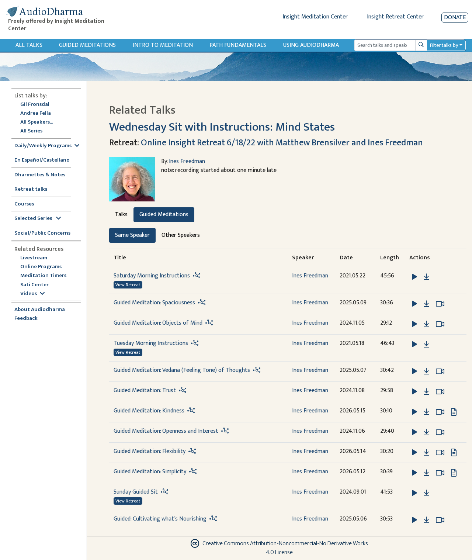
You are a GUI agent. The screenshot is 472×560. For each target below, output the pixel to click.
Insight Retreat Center (395, 17)
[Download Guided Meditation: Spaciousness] (426, 304)
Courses (24, 204)
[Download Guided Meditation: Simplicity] (426, 472)
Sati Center (34, 285)
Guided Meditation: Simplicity (150, 472)
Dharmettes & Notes (39, 175)
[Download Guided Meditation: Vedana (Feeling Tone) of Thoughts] (426, 371)
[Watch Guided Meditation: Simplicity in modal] (440, 473)
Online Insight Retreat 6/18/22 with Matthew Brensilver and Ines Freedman (282, 142)
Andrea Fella (35, 113)
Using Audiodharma (311, 45)
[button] (415, 276)
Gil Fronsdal (34, 104)
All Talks (28, 45)
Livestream (33, 258)
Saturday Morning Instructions (152, 276)
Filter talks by (444, 45)
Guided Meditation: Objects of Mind (158, 323)
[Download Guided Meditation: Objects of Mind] (426, 324)
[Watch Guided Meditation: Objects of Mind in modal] (440, 324)
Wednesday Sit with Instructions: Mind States (222, 127)
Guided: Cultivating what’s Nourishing (160, 519)
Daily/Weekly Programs (43, 146)
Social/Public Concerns (42, 233)
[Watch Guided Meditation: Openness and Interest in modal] (440, 432)
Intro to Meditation (163, 45)
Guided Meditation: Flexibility (149, 451)
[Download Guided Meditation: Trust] (426, 391)
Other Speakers (181, 235)
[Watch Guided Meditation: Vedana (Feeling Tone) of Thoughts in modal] (440, 371)
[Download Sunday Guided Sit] (426, 493)
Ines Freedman (187, 161)
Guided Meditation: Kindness (149, 411)
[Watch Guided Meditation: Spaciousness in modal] (440, 304)
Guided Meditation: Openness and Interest (166, 431)
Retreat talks (30, 189)
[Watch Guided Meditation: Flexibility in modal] (440, 453)
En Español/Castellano (42, 160)
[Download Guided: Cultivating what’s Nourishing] (426, 520)
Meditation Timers (43, 276)
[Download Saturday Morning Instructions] (426, 277)
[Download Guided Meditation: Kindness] (426, 412)
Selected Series (33, 218)
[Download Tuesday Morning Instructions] (426, 344)
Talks (121, 214)
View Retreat (127, 284)
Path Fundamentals (237, 45)
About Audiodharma (39, 309)
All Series (31, 131)
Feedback (26, 318)
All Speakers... (36, 122)
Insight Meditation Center (315, 17)
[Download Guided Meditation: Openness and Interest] (426, 432)
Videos (28, 294)
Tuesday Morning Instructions (151, 343)
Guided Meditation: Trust (145, 390)
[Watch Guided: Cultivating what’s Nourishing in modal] (440, 520)
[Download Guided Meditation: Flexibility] (426, 452)
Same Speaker (132, 235)
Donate (455, 18)
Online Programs (41, 267)
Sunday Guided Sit (136, 492)
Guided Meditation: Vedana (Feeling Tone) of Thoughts (182, 370)
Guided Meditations (87, 45)
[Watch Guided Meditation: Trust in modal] (440, 392)
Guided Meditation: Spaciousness (154, 303)
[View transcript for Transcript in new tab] (453, 411)
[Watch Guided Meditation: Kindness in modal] (440, 412)
